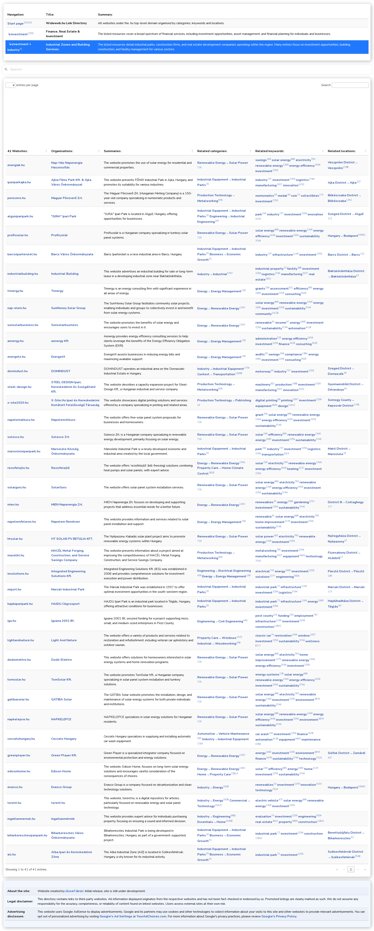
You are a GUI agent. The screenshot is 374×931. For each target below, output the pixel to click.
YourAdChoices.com (151, 916)
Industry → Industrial (215, 274)
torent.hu (14, 803)
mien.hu (13, 504)
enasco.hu (14, 787)
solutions (265, 577)
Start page (19, 23)
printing (289, 400)
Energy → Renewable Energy (221, 308)
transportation (275, 454)
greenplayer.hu (18, 755)
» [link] (365, 869)
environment (307, 700)
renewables (265, 502)
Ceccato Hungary (63, 739)
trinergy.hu (15, 291)
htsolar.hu (15, 539)
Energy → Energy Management (221, 291)
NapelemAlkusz (63, 420)
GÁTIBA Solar (61, 699)
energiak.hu (16, 165)
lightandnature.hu (20, 640)
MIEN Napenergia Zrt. (67, 504)
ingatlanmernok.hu (21, 819)
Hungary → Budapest (346, 236)
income (282, 323)
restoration (286, 635)
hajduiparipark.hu (20, 604)
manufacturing (268, 185)
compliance (296, 354)
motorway (264, 371)
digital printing (267, 400)
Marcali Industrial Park (68, 589)
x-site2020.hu (17, 403)
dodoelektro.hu (19, 660)
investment (266, 171)
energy (298, 323)
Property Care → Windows (219, 638)
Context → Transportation (219, 374)
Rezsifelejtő (60, 468)
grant (261, 415)
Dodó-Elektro (61, 660)
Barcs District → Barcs (346, 255)
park (260, 214)
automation (299, 328)
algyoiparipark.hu (20, 216)
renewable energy (271, 166)
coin (295, 196)
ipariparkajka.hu (19, 182)
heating (295, 469)
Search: (326, 85)
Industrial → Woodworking (219, 643)
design (286, 406)
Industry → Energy (213, 787)
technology (310, 759)
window (307, 635)
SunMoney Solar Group (68, 308)
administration (268, 338)
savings (263, 160)
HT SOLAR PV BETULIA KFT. (72, 539)
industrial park (267, 587)
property (288, 822)
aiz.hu (11, 854)
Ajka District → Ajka (344, 183)
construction (268, 627)
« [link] (337, 869)
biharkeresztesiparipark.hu (27, 835)
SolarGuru (58, 487)
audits (261, 354)
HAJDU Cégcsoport (65, 604)
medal (284, 196)
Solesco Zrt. (60, 437)
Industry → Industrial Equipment (223, 369)
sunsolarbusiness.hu (22, 325)
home (311, 769)
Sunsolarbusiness (64, 325)
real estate (266, 822)
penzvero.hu (16, 198)
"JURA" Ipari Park (63, 216)
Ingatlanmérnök (63, 819)
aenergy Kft (60, 341)
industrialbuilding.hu (22, 274)
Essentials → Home (215, 822)
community (267, 314)
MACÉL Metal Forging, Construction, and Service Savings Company (70, 555)
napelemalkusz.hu (21, 420)
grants (262, 288)
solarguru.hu (16, 487)
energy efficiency (304, 166)
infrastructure (286, 255)
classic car (264, 635)
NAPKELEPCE (61, 719)
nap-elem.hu (16, 308)
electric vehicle (269, 800)
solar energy (283, 160)
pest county (266, 616)
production (286, 384)
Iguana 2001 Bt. (63, 621)
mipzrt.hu (14, 589)
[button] (46, 151)
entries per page (26, 85)
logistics (305, 180)
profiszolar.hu (17, 235)
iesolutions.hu (18, 574)
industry (263, 180)
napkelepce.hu (18, 719)
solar (261, 434)
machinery (265, 384)
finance (287, 344)
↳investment (20, 34)
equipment (266, 406)
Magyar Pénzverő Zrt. (67, 198)
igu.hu (11, 621)
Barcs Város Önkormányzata (72, 254)
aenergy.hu (15, 341)
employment (306, 616)
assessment (281, 288)
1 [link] (351, 869)
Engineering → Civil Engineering (222, 621)
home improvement (272, 522)
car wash (264, 734)
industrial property (270, 269)
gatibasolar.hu (18, 699)
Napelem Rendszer (65, 522)
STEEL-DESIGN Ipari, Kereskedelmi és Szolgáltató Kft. (73, 387)
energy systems (269, 674)
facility (294, 269)
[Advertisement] (187, 117)
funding (286, 616)
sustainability (298, 308)
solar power (266, 536)
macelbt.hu (15, 555)
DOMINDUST (60, 371)
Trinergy (57, 291)
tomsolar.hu (16, 679)
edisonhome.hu (18, 771)
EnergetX (58, 357)
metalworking (268, 551)
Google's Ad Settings (116, 916)
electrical (264, 571)
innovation (293, 185)
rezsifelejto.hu (18, 468)
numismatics (266, 196)
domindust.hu (17, 371)
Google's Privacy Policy (278, 916)
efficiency (303, 288)
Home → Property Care (217, 774)
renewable (265, 323)
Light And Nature (64, 640)
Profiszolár (59, 235)
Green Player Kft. (64, 755)
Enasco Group (61, 787)
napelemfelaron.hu (21, 522)
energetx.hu (16, 357)
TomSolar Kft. (61, 679)
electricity (305, 160)
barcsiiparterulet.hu (22, 254)
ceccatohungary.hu (21, 739)
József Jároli (74, 891)
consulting (295, 294)
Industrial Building (65, 274)
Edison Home (61, 771)
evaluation (264, 816)
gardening (304, 502)
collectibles (312, 196)
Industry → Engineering (216, 816)
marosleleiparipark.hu (23, 451)
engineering (287, 577)
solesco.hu (15, 437)
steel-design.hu (19, 387)
